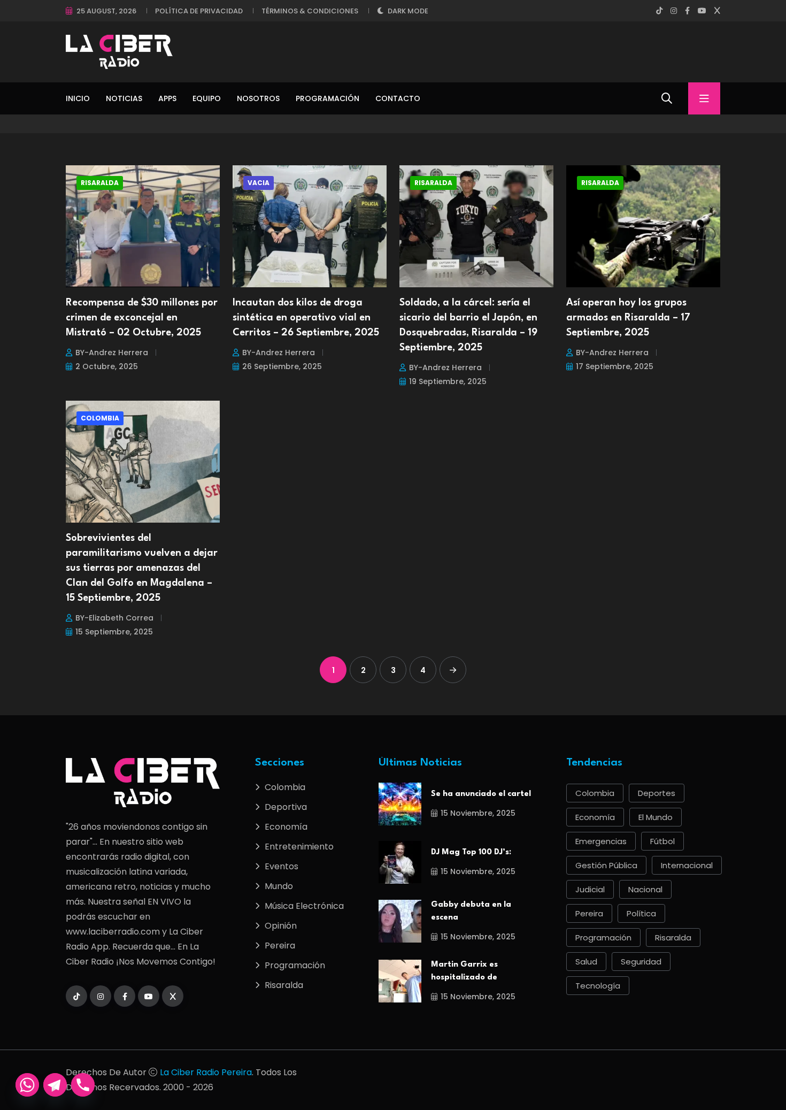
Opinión (281, 925)
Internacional (687, 865)
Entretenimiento (299, 846)
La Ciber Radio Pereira (206, 1072)
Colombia (100, 418)
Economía (286, 826)
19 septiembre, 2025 (448, 381)
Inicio (78, 98)
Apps (167, 98)
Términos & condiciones (309, 11)
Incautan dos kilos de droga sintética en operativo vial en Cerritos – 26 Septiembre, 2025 (306, 318)
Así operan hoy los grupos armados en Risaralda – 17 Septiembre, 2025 (628, 318)
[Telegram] (55, 1085)
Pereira (280, 945)
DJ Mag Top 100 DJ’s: (471, 852)
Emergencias (601, 841)
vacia (258, 182)
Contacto (397, 98)
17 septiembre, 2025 (614, 366)
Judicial (590, 889)
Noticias (124, 98)
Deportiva (286, 807)
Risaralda (100, 182)
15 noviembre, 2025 (478, 813)
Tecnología (597, 985)
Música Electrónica (304, 906)
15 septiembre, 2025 (114, 631)
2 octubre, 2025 (106, 366)
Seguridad (641, 961)
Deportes (656, 793)
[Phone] (83, 1085)
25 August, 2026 (106, 11)
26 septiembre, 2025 (282, 366)
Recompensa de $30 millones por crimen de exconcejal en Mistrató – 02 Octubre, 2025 (142, 318)
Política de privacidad (199, 11)
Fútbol (662, 841)
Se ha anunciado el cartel (481, 794)
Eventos (281, 866)
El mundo (655, 817)
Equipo (206, 98)
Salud (586, 961)
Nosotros (258, 98)
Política (641, 913)
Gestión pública (606, 865)
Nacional (645, 889)
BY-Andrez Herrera (111, 352)
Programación (327, 98)
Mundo (279, 886)
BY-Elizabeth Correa (114, 618)
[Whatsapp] (27, 1085)
